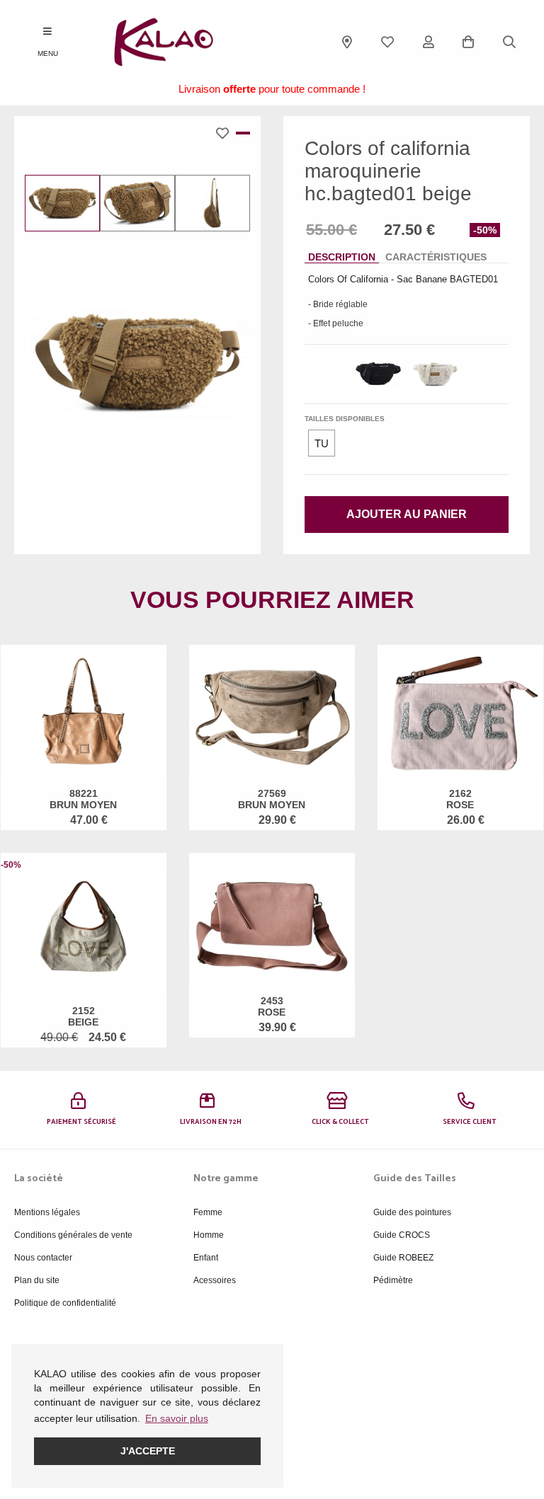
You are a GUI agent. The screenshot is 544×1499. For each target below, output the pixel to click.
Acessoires (214, 1280)
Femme (207, 1212)
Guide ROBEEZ (403, 1258)
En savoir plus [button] (176, 1418)
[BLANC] (435, 374)
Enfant (205, 1258)
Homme (208, 1235)
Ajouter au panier (406, 514)
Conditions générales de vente (73, 1235)
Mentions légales (47, 1212)
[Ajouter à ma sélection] (226, 133)
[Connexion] (428, 41)
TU (321, 443)
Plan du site (37, 1280)
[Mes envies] (387, 41)
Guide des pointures (412, 1212)
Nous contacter (43, 1258)
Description (341, 257)
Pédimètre (393, 1280)
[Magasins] (347, 41)
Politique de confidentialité (65, 1303)
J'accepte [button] (147, 1451)
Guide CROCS (401, 1235)
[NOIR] (378, 374)
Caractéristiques (436, 257)
